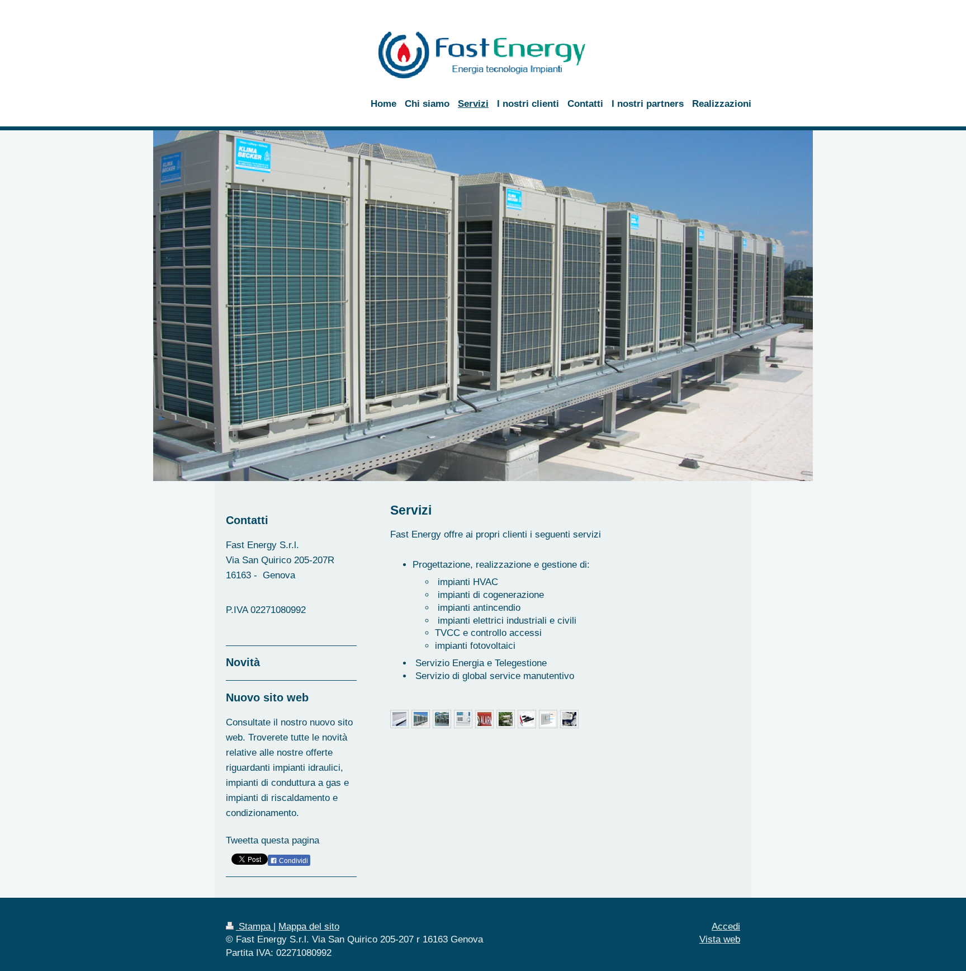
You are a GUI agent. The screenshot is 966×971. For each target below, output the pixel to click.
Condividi (292, 861)
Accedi (726, 926)
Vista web (719, 939)
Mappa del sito (308, 926)
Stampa (254, 926)
